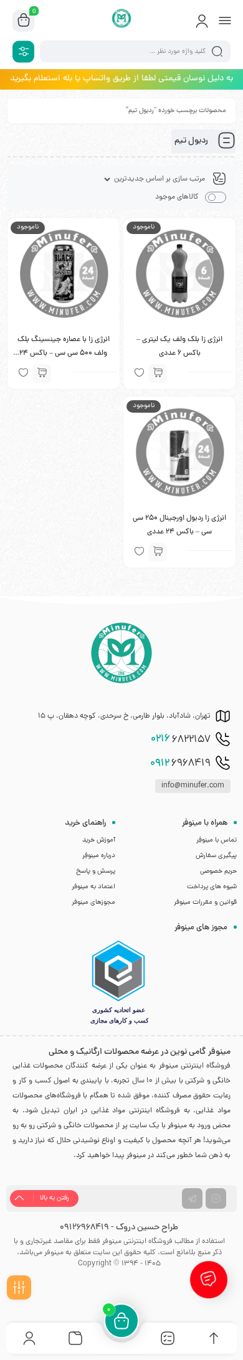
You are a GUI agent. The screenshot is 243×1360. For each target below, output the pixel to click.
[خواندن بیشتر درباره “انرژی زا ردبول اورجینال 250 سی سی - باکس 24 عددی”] (157, 552)
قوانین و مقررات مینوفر (205, 902)
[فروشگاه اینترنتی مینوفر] (121, 20)
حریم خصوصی (218, 871)
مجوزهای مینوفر (93, 902)
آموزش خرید (98, 840)
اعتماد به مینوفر (93, 887)
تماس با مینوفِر (216, 840)
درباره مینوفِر (98, 856)
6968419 (180, 764)
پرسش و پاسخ (95, 871)
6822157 (181, 739)
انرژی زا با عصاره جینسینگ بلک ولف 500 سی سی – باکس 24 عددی (63, 353)
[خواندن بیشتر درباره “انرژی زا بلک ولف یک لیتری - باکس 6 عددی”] (157, 373)
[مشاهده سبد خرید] (23, 21)
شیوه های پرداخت (212, 887)
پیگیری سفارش (216, 856)
